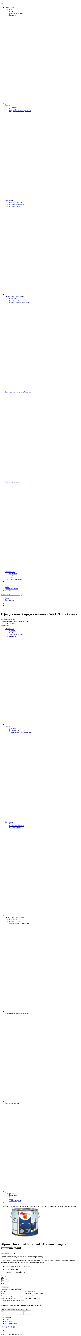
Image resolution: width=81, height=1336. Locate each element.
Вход (7, 598)
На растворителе (15, 206)
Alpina (31, 1206)
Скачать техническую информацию (13, 1239)
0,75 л (7, 1280)
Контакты (12, 15)
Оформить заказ (22, 1309)
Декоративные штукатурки (19, 302)
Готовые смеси (14, 300)
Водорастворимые (15, 202)
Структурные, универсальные (20, 111)
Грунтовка (13, 574)
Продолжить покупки (8, 1309)
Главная (4, 1206)
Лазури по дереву (15, 579)
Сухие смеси (13, 298)
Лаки (11, 577)
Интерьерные (14, 109)
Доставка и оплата (16, 13)
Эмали (11, 575)
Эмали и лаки (14, 1206)
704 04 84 (8, 619)
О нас (11, 11)
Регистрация (9, 600)
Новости (12, 9)
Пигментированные (16, 204)
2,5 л (3, 1280)
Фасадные (13, 107)
